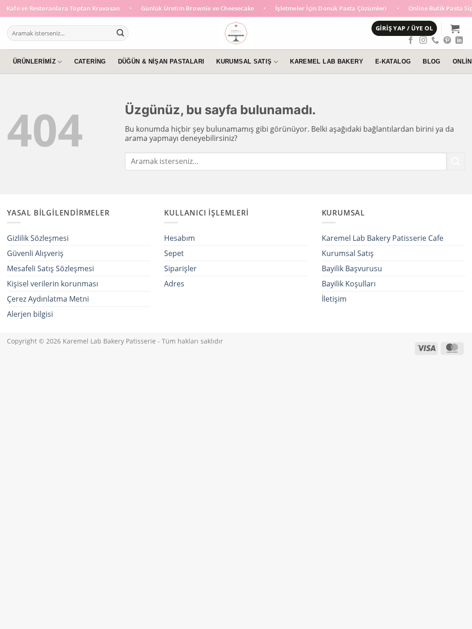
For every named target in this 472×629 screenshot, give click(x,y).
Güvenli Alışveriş (35, 253)
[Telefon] (435, 40)
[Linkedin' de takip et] (459, 40)
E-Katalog (393, 61)
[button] (404, 28)
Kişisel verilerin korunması (52, 284)
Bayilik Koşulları (349, 284)
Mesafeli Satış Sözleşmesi (50, 268)
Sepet (174, 253)
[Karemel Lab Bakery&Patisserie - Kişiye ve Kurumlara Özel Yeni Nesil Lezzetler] (236, 33)
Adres (174, 284)
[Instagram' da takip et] (423, 40)
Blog (432, 61)
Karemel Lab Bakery (326, 61)
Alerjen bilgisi (30, 314)
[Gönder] (120, 33)
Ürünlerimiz (34, 61)
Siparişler (180, 268)
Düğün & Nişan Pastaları (161, 61)
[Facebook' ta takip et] (410, 40)
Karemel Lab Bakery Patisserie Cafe (382, 238)
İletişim (334, 299)
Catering (90, 61)
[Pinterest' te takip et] (447, 40)
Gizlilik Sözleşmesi (38, 238)
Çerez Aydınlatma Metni (48, 299)
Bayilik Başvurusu (352, 268)
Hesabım (179, 238)
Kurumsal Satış (243, 61)
